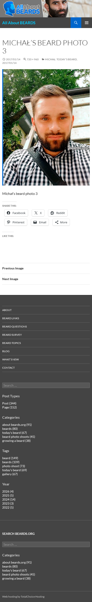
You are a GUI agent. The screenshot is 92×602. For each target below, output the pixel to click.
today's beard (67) (14, 432)
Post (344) (9, 403)
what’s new (10, 359)
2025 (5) (8, 495)
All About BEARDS (19, 22)
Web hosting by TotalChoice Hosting (23, 596)
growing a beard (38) (16, 440)
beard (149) (10, 458)
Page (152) (9, 407)
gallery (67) (10, 474)
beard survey (12, 334)
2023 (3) (8, 503)
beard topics (11, 343)
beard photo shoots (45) (18, 436)
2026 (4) (8, 491)
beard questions (14, 326)
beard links (10, 318)
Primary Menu (86, 22)
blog (6, 351)
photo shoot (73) (13, 466)
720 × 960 (33, 59)
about (7, 310)
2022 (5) (8, 507)
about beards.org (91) (17, 424)
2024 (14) (8, 499)
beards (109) (10, 462)
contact (8, 367)
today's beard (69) (14, 470)
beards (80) (10, 428)
